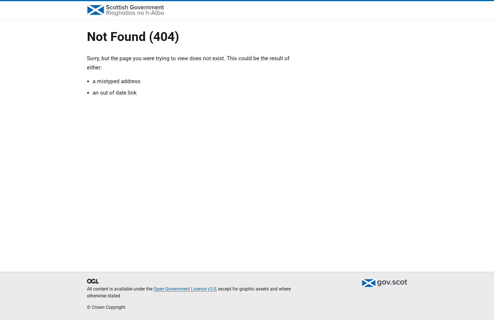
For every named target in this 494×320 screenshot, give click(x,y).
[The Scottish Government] (384, 283)
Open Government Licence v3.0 (185, 289)
